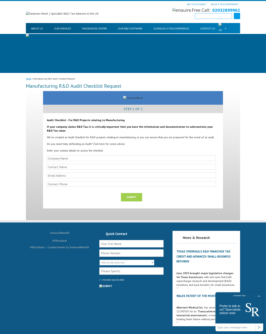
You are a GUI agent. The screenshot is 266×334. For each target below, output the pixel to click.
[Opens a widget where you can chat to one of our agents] (239, 312)
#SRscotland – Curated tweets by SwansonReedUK (59, 247)
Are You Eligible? (196, 4)
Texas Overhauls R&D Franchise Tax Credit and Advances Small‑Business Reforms (203, 256)
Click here (99, 144)
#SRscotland (59, 240)
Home (28, 78)
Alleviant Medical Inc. (189, 307)
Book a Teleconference (224, 4)
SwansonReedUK (60, 233)
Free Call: (216, 10)
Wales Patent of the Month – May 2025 (205, 296)
